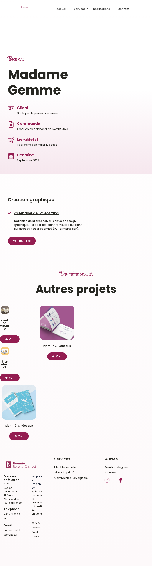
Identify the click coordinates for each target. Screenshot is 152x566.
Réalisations (101, 9)
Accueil (61, 9)
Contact (124, 9)
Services (79, 9)
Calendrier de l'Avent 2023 (36, 213)
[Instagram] (107, 480)
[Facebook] (120, 480)
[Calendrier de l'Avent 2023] (9, 213)
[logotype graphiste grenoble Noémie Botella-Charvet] (24, 7)
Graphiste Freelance (37, 482)
